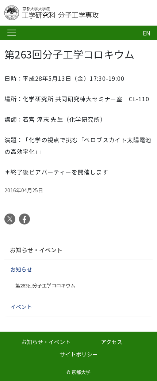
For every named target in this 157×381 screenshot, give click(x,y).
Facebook (24, 219)
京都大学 (81, 372)
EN (146, 33)
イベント (21, 306)
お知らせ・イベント (36, 249)
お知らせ (21, 269)
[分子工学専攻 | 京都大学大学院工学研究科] (62, 12)
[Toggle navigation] (11, 33)
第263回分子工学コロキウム (45, 285)
